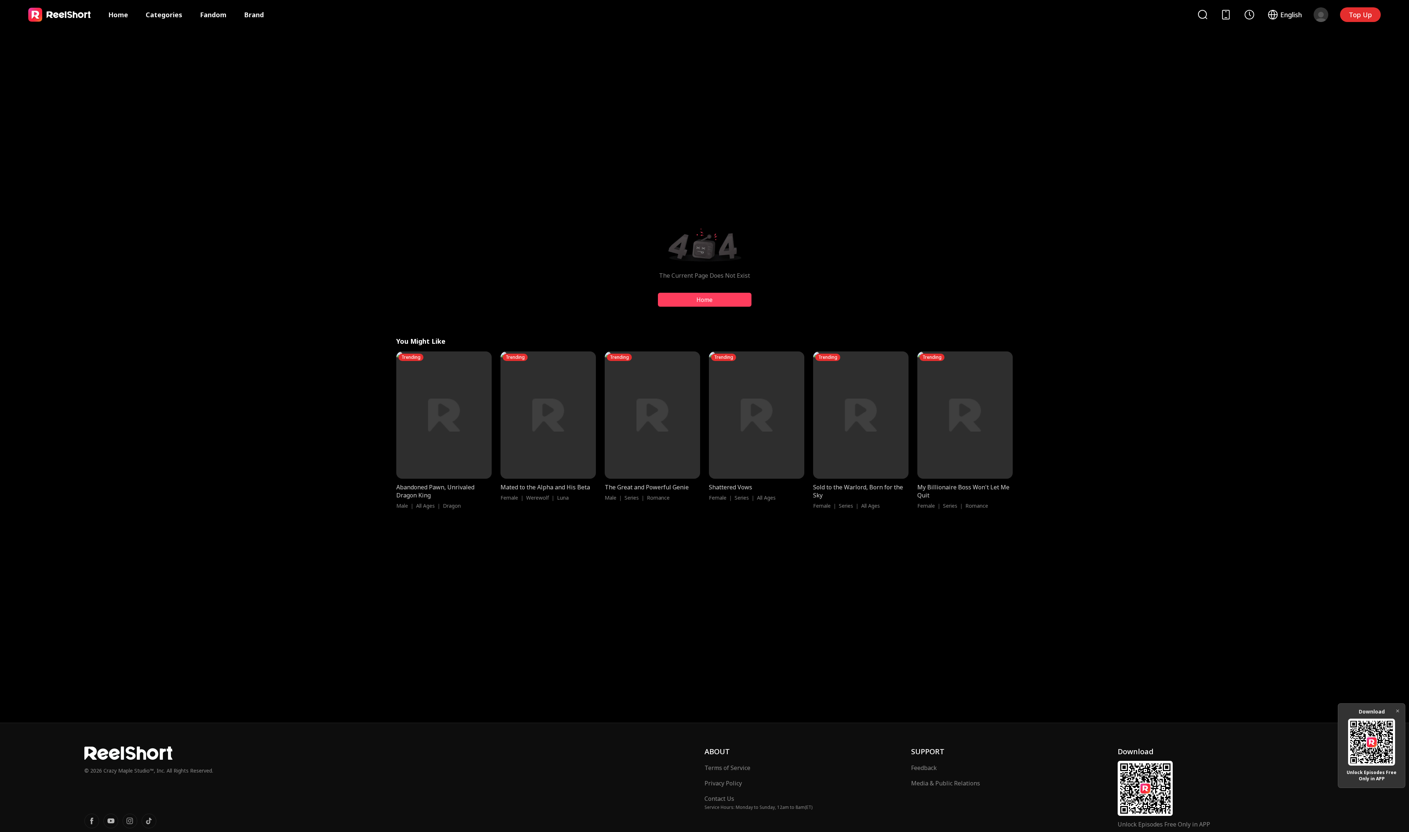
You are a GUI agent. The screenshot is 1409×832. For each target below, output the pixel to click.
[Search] (1202, 14)
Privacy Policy (723, 783)
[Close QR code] (1398, 711)
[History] (1249, 15)
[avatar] (1321, 14)
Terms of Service (727, 768)
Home (118, 14)
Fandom (213, 14)
